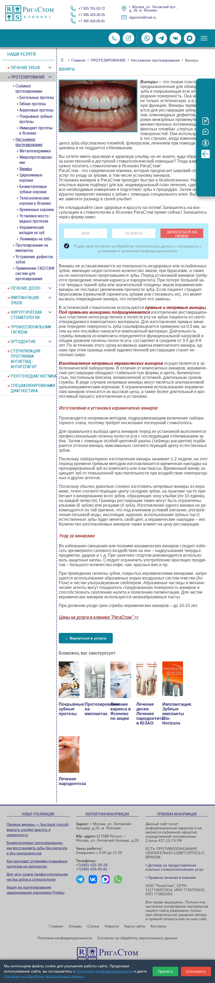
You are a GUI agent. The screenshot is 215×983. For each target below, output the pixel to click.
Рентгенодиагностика (33, 376)
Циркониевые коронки (30, 178)
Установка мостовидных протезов (34, 218)
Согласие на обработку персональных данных (138, 938)
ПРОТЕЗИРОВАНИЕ (28, 77)
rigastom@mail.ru (142, 17)
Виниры (25, 168)
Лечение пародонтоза (72, 781)
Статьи (93, 926)
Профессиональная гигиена (30, 329)
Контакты (158, 926)
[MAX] (189, 38)
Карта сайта (134, 926)
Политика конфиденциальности (64, 938)
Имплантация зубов (25, 300)
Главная (56, 926)
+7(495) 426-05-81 (92, 869)
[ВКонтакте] (175, 38)
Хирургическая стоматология (26, 315)
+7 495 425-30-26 (91, 15)
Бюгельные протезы (36, 97)
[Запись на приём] (128, 38)
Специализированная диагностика (33, 388)
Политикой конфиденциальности (104, 971)
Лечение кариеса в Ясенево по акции (120, 711)
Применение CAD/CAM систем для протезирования (34, 273)
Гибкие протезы (32, 103)
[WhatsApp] (147, 38)
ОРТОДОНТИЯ (23, 341)
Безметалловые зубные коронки (33, 189)
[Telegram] (161, 38)
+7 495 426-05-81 (91, 21)
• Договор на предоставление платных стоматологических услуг (175, 867)
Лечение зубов (25, 67)
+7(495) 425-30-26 (92, 865)
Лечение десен (25, 288)
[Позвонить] (114, 38)
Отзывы (75, 926)
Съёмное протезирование (28, 89)
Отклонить (196, 971)
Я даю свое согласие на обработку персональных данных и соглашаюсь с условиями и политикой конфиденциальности (137, 248)
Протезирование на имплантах (31, 248)
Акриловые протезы (36, 110)
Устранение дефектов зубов (34, 259)
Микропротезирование (36, 160)
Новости (112, 926)
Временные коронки (36, 209)
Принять (165, 971)
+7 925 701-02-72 (91, 8)
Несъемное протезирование (28, 142)
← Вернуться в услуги (85, 638)
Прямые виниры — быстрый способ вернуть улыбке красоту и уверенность (37, 829)
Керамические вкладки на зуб (32, 230)
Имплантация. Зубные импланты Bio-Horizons (177, 713)
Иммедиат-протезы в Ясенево (36, 130)
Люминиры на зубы (35, 238)
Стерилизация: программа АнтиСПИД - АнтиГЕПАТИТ (26, 359)
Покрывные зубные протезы (71, 709)
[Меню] (204, 38)
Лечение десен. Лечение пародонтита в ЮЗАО (150, 713)
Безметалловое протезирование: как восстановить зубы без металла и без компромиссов (37, 848)
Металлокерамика (35, 150)
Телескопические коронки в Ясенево (35, 201)
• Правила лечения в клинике (171, 877)
